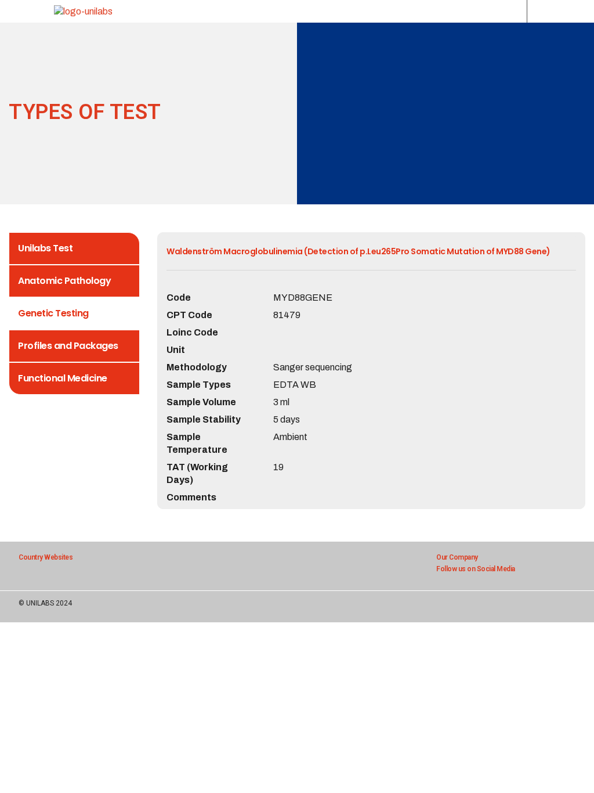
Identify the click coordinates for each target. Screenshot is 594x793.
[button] (512, 11)
